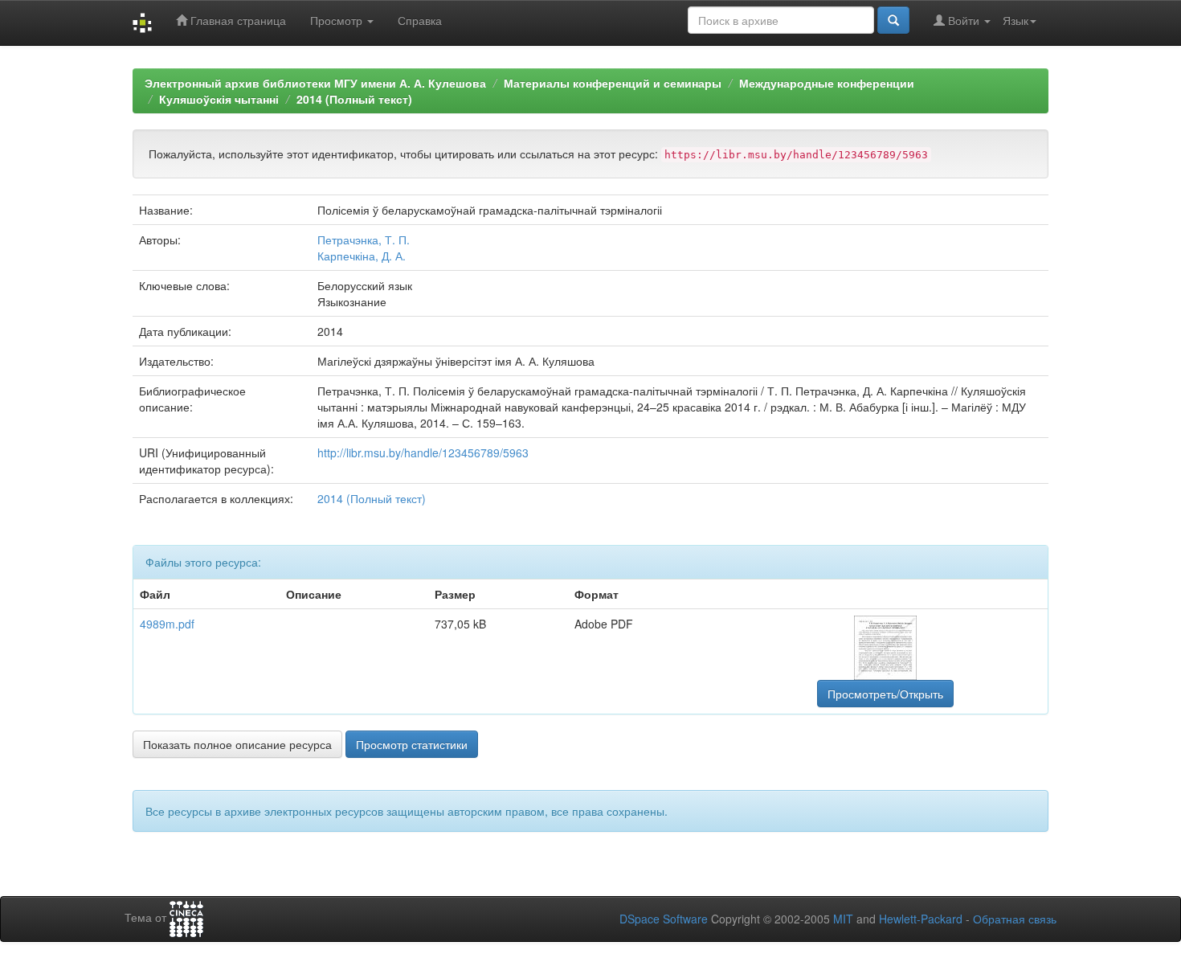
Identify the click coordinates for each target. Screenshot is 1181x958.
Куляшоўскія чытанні (219, 99)
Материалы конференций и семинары (612, 83)
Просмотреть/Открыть (885, 694)
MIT (843, 919)
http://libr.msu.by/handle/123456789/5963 (423, 452)
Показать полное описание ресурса (237, 744)
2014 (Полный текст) (354, 99)
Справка (420, 20)
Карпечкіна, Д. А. (361, 256)
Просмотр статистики (412, 744)
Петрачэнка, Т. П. (363, 239)
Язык (1015, 20)
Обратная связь (1014, 919)
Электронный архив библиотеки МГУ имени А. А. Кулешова (315, 83)
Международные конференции (826, 83)
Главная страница (236, 20)
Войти (964, 20)
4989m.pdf (167, 624)
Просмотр (338, 20)
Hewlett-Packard (920, 919)
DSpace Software (663, 919)
